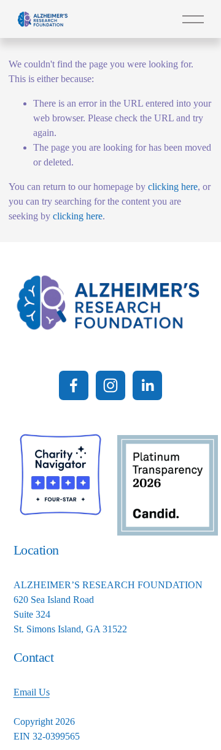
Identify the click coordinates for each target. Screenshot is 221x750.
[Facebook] (73, 385)
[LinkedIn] (147, 385)
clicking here (173, 186)
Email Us (32, 692)
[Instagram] (110, 385)
